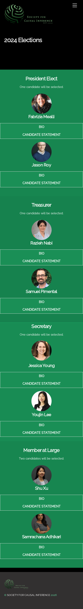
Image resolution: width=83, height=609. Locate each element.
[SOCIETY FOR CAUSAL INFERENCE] (28, 13)
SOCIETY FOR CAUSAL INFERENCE (28, 595)
